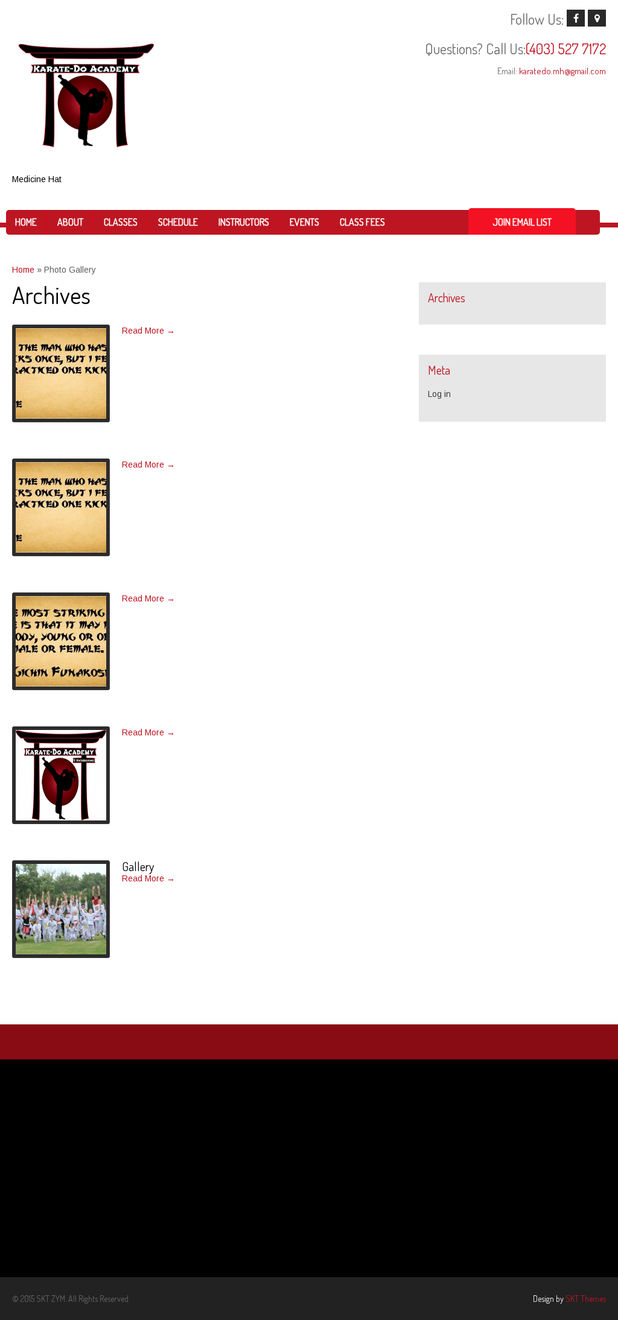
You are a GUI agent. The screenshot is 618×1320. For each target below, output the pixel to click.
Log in (439, 394)
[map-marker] (597, 18)
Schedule (178, 222)
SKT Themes (585, 1298)
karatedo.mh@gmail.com (562, 71)
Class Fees (362, 222)
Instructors (243, 222)
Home (26, 222)
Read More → (148, 330)
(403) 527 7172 (566, 48)
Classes (121, 222)
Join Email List (522, 222)
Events (304, 222)
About (70, 222)
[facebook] (576, 18)
